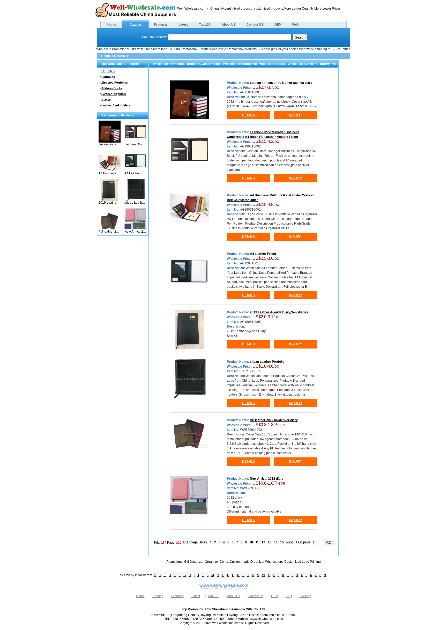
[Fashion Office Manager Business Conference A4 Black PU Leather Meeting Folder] (135, 141)
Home (111, 24)
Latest (183, 24)
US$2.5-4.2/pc (265, 141)
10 (251, 542)
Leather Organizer (113, 93)
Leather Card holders (115, 105)
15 (282, 542)
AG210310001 (250, 92)
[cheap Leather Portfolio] (135, 200)
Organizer (121, 56)
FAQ (295, 24)
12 (263, 542)
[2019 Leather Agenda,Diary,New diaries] (110, 200)
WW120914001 (251, 488)
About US (229, 24)
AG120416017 (250, 263)
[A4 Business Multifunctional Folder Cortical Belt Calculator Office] (110, 170)
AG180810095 (250, 322)
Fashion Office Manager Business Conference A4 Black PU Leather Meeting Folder (135, 144)
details (248, 115)
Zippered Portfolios (114, 82)
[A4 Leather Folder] (135, 170)
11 (257, 542)
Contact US (255, 24)
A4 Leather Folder (135, 173)
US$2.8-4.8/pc (265, 204)
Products (161, 24)
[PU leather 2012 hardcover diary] (110, 229)
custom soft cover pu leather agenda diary (110, 144)
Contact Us (255, 596)
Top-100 (205, 24)
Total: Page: (168, 542)
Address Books (111, 88)
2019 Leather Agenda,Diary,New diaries (110, 202)
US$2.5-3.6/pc (265, 258)
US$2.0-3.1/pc (265, 317)
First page (190, 542)
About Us (233, 596)
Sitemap (305, 596)
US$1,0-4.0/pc (265, 366)
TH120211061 (250, 371)
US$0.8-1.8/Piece (268, 425)
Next (289, 542)
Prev (203, 542)
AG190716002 (250, 146)
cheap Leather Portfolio (135, 202)
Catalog (135, 24)
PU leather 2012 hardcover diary (110, 231)
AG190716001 (250, 209)
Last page (303, 542)
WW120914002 (251, 430)
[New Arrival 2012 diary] (135, 229)
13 (269, 542)
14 (276, 542)
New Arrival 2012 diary (135, 231)
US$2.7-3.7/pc (265, 87)
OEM (277, 24)
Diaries (106, 99)
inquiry (295, 115)
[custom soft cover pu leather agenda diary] (110, 141)
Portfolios (108, 76)
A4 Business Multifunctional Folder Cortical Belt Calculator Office (110, 173)
